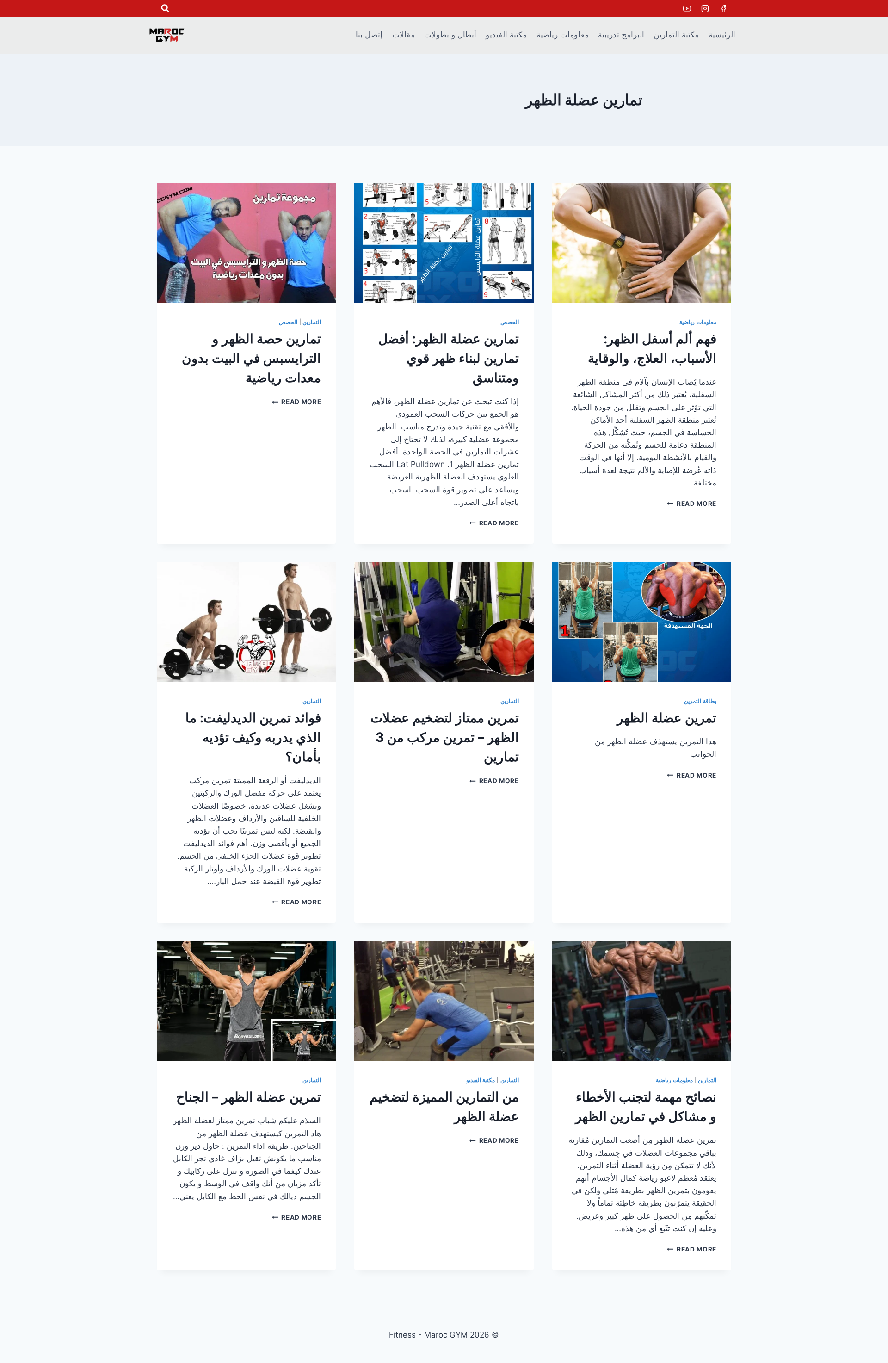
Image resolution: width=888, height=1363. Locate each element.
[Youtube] (687, 8)
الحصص (509, 321)
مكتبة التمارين (676, 34)
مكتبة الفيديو (506, 34)
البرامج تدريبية (621, 34)
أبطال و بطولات (450, 34)
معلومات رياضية (562, 34)
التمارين (311, 321)
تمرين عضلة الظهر (666, 718)
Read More (691, 503)
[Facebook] (723, 8)
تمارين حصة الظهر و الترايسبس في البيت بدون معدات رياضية (251, 358)
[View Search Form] (165, 8)
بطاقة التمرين (700, 700)
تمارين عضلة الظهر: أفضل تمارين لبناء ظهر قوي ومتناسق (448, 358)
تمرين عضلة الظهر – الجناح (248, 1097)
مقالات (403, 34)
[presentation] (641, 243)
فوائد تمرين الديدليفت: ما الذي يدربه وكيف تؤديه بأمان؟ (253, 737)
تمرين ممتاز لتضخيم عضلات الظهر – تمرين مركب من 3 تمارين (444, 737)
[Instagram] (705, 8)
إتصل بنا (369, 34)
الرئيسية (722, 34)
